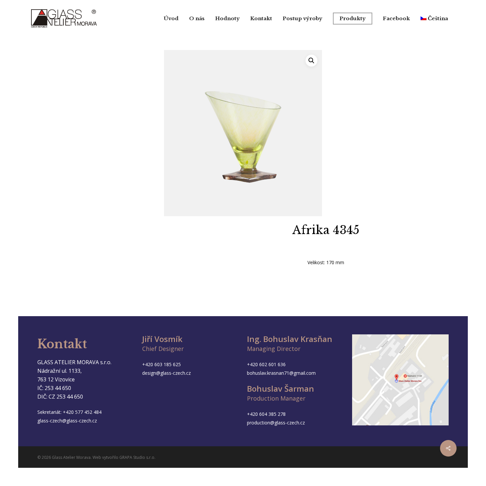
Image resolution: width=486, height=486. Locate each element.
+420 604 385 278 (266, 414)
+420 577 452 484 (82, 412)
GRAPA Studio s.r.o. (137, 457)
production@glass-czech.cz (276, 422)
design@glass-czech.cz (166, 373)
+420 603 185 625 (161, 364)
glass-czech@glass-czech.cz (67, 420)
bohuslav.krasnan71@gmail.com (281, 373)
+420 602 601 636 (266, 364)
